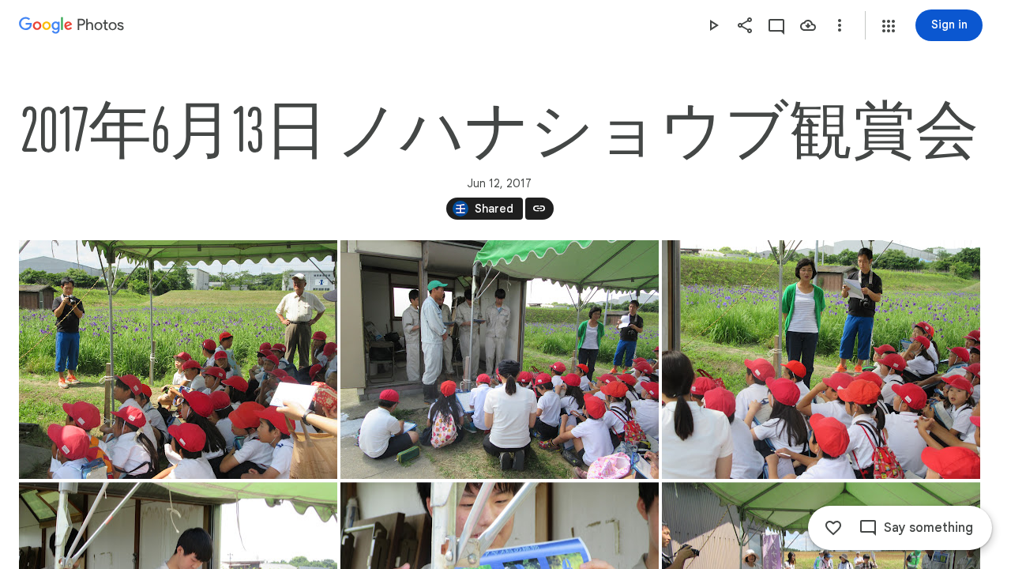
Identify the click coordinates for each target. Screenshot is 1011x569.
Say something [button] (928, 528)
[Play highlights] (713, 25)
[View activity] (776, 25)
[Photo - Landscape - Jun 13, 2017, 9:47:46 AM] (499, 359)
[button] (888, 26)
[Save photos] (808, 25)
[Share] (745, 25)
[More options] (839, 25)
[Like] (833, 528)
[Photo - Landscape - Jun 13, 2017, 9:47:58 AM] (821, 359)
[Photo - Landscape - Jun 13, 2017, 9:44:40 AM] (178, 359)
